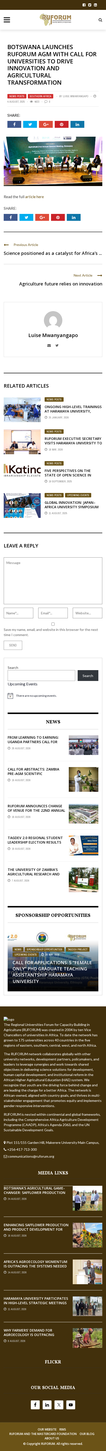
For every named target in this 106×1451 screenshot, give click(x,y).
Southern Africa (40, 96)
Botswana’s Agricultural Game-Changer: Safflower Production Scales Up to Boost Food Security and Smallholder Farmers (36, 1195)
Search (13, 667)
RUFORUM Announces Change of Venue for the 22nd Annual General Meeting (36, 810)
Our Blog (87, 1434)
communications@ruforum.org (31, 1156)
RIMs (62, 1429)
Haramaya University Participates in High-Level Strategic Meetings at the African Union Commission (36, 1303)
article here (34, 196)
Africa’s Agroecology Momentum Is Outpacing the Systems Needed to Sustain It (35, 1266)
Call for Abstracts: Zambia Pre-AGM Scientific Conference (33, 773)
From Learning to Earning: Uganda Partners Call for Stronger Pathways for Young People (33, 744)
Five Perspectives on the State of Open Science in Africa (68, 475)
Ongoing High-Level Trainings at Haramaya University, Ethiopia (73, 411)
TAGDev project (78, 949)
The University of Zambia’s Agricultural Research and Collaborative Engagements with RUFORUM (35, 876)
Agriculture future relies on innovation (60, 284)
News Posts (16, 96)
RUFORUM (48, 1444)
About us (52, 1438)
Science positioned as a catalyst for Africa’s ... (53, 253)
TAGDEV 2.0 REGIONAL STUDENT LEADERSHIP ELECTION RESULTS (35, 840)
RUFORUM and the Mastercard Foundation (43, 1434)
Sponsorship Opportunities (44, 949)
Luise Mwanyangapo (75, 96)
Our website (47, 1429)
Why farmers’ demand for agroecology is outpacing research (29, 1334)
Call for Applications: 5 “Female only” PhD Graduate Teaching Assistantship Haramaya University (52, 972)
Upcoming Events (78, 495)
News (18, 949)
